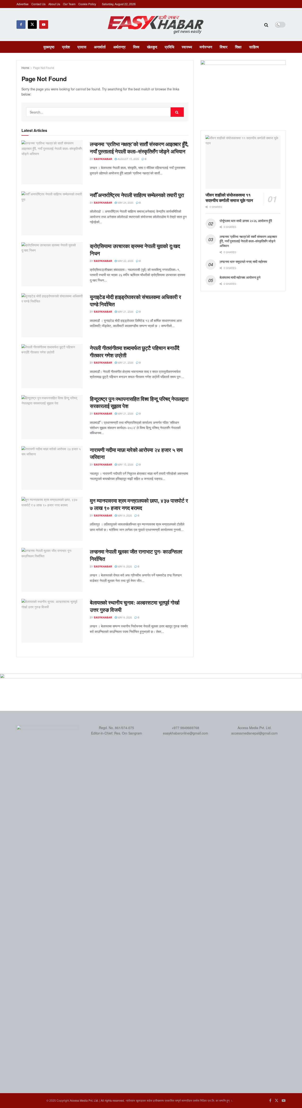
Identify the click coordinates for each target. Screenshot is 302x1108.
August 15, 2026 (128, 159)
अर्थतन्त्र (119, 47)
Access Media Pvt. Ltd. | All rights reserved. (97, 1100)
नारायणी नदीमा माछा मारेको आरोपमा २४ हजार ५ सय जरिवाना (136, 453)
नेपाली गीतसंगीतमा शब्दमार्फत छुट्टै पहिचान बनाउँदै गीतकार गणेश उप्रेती (134, 351)
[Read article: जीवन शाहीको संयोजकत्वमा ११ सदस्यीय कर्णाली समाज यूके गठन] (243, 162)
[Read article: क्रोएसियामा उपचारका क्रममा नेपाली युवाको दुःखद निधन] (52, 264)
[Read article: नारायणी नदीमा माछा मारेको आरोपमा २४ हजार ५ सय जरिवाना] (52, 468)
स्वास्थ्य (187, 47)
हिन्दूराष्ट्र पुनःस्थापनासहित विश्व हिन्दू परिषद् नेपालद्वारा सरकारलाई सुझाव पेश (139, 402)
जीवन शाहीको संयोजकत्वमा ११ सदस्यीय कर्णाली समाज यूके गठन (229, 197)
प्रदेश (66, 47)
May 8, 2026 (124, 566)
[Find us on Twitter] (32, 24)
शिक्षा (238, 47)
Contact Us (38, 4)
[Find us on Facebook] (21, 24)
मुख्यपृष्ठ (49, 47)
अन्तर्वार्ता (100, 47)
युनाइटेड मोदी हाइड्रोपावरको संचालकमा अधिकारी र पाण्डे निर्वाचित (135, 300)
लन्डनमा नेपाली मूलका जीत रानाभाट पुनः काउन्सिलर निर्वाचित (136, 555)
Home (25, 68)
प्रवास (81, 47)
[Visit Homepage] (156, 24)
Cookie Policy (87, 4)
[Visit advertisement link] (243, 90)
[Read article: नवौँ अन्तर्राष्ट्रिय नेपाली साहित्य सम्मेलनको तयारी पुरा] (52, 213)
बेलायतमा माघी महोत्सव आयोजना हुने (240, 277)
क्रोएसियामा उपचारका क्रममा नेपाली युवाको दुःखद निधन (135, 249)
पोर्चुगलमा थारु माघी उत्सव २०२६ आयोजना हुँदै (246, 220)
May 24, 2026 (125, 202)
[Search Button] (266, 24)
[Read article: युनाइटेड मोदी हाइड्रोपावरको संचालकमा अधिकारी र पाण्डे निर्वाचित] (52, 315)
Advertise (23, 4)
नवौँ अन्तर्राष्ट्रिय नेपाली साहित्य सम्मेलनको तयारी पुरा (137, 195)
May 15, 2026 (125, 464)
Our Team (69, 4)
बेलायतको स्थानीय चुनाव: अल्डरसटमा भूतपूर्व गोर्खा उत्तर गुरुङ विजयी (134, 606)
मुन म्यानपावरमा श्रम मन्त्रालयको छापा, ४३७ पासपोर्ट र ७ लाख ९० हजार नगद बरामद (139, 504)
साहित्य (254, 47)
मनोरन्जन (206, 47)
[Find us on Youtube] (43, 24)
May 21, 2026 (125, 311)
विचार (223, 47)
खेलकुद (152, 47)
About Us (54, 4)
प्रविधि (169, 47)
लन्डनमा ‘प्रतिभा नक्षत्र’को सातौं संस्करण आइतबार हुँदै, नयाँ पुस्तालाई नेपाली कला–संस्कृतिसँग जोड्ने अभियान (139, 147)
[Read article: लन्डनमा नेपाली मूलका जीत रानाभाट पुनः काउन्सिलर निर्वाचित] (52, 570)
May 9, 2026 (124, 515)
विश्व (136, 47)
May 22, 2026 (125, 261)
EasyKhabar (103, 159)
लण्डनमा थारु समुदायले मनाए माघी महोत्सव (243, 261)
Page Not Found (43, 68)
